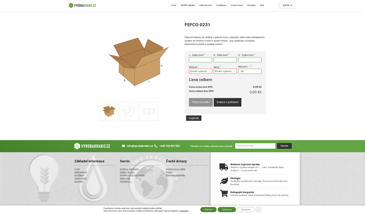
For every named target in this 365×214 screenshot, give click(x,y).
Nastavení (245, 209)
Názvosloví (125, 178)
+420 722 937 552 (169, 146)
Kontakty (251, 5)
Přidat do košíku (201, 102)
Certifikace (221, 5)
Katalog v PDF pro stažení (132, 175)
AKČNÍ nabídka (188, 5)
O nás (174, 5)
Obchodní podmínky (175, 175)
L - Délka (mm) (196, 55)
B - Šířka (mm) (221, 55)
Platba (169, 172)
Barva (217, 67)
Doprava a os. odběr (175, 169)
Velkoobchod (205, 5)
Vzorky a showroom (129, 169)
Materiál (193, 67)
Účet (262, 5)
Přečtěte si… (126, 181)
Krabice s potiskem (227, 102)
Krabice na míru (127, 172)
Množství (243, 66)
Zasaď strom (237, 5)
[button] (193, 118)
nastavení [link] (184, 211)
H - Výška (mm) (246, 55)
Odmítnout (227, 209)
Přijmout (208, 209)
